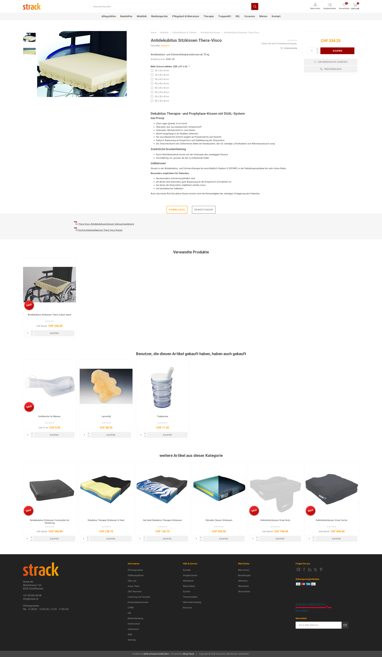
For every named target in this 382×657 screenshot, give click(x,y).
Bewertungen (203, 209)
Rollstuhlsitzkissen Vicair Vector (332, 520)
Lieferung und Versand (139, 597)
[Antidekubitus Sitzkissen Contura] (50, 489)
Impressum (133, 629)
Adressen (243, 580)
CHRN (131, 607)
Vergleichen (290, 48)
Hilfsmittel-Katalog (192, 602)
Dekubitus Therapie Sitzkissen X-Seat (106, 520)
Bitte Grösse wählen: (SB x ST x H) (169, 66)
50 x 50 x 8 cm (162, 100)
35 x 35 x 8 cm (162, 70)
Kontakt (187, 570)
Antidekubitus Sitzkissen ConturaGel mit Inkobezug (49, 521)
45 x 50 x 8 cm (162, 96)
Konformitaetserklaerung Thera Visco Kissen (100, 230)
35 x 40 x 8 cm (162, 75)
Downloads (177, 209)
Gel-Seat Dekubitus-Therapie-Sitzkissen (162, 520)
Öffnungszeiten (135, 570)
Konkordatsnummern (138, 602)
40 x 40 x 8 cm (162, 83)
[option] (29, 37)
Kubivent (165, 45)
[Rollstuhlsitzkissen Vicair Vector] (332, 489)
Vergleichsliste (329, 8)
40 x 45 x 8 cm (162, 88)
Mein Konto (315, 8)
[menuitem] (152, 570)
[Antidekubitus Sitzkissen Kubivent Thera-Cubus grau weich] (49, 284)
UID (129, 613)
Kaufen (337, 51)
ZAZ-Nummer (135, 591)
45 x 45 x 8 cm (162, 92)
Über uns (132, 580)
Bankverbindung (135, 618)
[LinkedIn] (309, 569)
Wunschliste (189, 586)
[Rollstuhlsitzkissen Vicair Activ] (275, 489)
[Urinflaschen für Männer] (49, 386)
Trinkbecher (162, 416)
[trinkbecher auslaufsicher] (162, 386)
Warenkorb (188, 580)
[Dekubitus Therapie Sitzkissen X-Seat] (106, 489)
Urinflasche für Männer (49, 416)
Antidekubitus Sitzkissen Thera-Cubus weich (49, 314)
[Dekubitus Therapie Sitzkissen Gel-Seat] (162, 489)
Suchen (254, 6)
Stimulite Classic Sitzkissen (218, 520)
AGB (130, 634)
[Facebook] (304, 569)
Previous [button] (22, 503)
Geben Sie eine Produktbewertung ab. (279, 43)
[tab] (177, 210)
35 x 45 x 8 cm (162, 79)
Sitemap (132, 640)
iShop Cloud (188, 654)
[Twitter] (315, 569)
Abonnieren (345, 625)
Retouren (187, 607)
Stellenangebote (136, 575)
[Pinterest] (321, 569)
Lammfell (106, 416)
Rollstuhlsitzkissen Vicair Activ (275, 520)
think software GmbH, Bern (156, 654)
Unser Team (134, 586)
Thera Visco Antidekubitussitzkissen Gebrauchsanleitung (106, 224)
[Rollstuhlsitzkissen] (219, 489)
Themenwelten (190, 597)
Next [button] (359, 503)
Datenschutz (134, 623)
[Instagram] (298, 569)
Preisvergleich (332, 69)
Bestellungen (244, 575)
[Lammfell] (106, 386)
